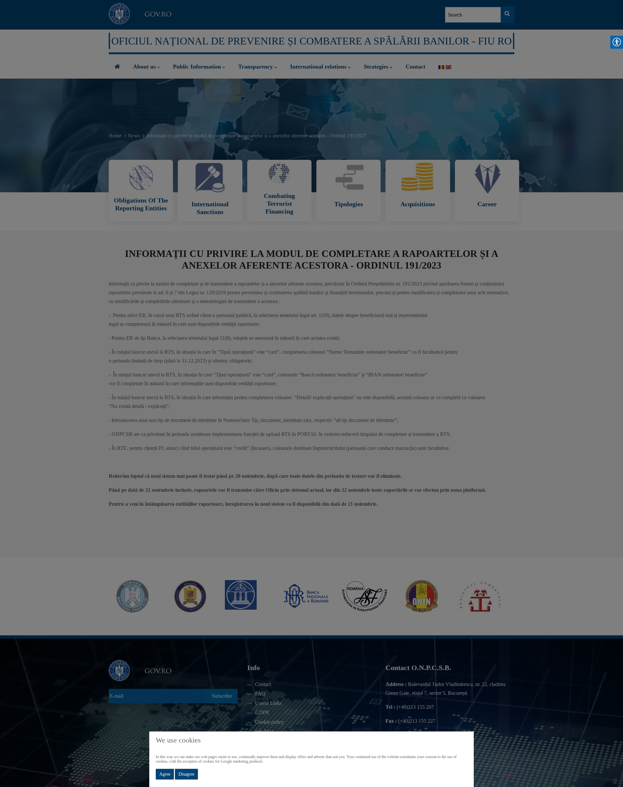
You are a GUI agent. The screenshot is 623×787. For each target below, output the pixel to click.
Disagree (186, 774)
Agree (164, 774)
